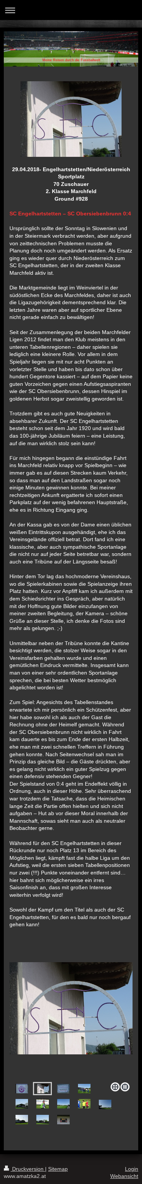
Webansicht (124, 1176)
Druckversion (28, 1169)
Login (131, 1169)
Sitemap (58, 1169)
